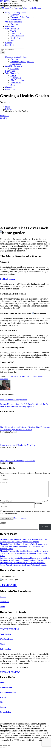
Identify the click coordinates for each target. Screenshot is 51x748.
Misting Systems (6, 687)
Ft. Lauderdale (5, 649)
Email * (45, 501)
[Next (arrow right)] (4, 747)
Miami (2, 644)
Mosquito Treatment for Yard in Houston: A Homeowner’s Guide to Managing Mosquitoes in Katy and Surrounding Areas (24, 553)
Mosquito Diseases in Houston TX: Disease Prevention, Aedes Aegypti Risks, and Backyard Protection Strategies (23, 563)
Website (38, 504)
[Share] (4, 745)
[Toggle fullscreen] (6, 745)
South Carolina (5, 634)
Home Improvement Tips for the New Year (17, 445)
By (20, 376)
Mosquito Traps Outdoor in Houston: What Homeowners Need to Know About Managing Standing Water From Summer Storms (23, 546)
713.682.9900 (6, 1)
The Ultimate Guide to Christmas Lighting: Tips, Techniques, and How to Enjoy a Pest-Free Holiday (25, 428)
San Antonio (4, 602)
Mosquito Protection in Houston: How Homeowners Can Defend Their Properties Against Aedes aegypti (23, 540)
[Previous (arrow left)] (1, 747)
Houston (3, 597)
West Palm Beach (6, 639)
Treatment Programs (8, 692)
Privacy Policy (5, 712)
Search (3, 523)
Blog (2, 702)
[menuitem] (15, 12)
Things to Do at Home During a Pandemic (17, 460)
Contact (3, 707)
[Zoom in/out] (9, 745)
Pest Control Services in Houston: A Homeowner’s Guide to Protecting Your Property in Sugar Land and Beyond (25, 559)
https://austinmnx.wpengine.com (13, 400)
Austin (2, 607)
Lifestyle (3, 118)
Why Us (3, 697)
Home (2, 682)
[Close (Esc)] (1, 745)
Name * (3, 501)
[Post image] (7, 425)
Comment (4, 480)
